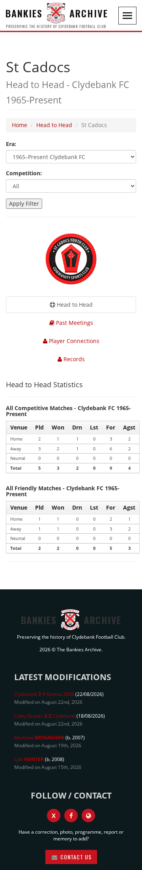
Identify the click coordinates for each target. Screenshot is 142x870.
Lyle (29, 759)
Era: (11, 144)
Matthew (39, 737)
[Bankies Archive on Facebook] (71, 815)
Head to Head (54, 125)
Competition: (24, 173)
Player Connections (73, 341)
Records (73, 359)
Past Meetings (73, 322)
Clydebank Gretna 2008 (44, 694)
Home (19, 125)
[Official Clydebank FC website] (88, 815)
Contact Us (75, 857)
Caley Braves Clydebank (44, 715)
